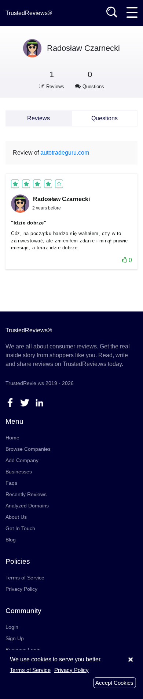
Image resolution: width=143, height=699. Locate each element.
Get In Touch (20, 528)
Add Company (22, 460)
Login (12, 627)
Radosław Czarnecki (83, 48)
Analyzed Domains (27, 506)
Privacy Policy (21, 589)
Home (12, 438)
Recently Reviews (26, 494)
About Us (16, 517)
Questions (104, 118)
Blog (11, 540)
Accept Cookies (114, 683)
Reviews (38, 118)
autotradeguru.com (64, 153)
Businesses (19, 472)
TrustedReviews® (29, 13)
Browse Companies (28, 449)
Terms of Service (25, 578)
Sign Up (15, 638)
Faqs (11, 483)
